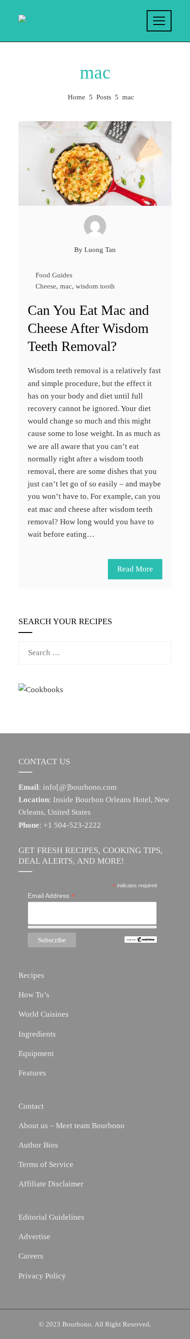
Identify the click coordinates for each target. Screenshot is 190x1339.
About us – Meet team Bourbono (71, 1125)
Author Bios (38, 1145)
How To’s (33, 994)
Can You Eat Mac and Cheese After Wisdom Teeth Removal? (88, 328)
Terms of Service (45, 1164)
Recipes (31, 975)
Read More (135, 569)
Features (32, 1073)
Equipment (36, 1053)
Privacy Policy (42, 1275)
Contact (31, 1106)
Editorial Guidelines (51, 1217)
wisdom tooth (95, 286)
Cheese (46, 286)
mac (66, 286)
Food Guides (54, 275)
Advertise (34, 1236)
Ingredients (37, 1034)
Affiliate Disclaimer (50, 1183)
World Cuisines (43, 1014)
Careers (30, 1256)
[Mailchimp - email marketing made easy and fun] (141, 939)
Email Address (51, 895)
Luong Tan (100, 249)
